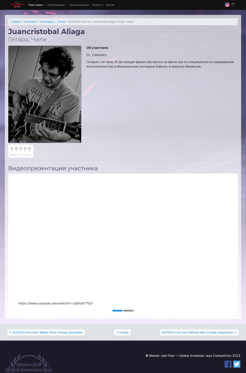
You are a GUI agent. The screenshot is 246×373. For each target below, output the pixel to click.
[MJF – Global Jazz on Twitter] (236, 364)
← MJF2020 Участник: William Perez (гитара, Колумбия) (46, 332)
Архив (110, 5)
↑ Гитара (122, 332)
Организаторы (79, 5)
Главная (15, 21)
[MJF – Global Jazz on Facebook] (228, 364)
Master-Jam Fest (17, 5)
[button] (25, 245)
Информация (56, 5)
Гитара (61, 21)
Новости (97, 5)
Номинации (47, 21)
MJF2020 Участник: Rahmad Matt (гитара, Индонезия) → (199, 332)
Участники (35, 5)
